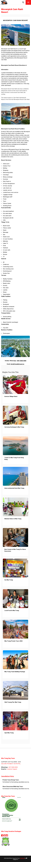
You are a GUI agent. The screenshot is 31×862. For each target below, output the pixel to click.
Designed (22, 858)
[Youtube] (5, 836)
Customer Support (11, 769)
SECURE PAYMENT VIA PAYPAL (11, 763)
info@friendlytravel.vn (17, 364)
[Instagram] (7, 836)
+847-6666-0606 (21, 360)
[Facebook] (2, 836)
